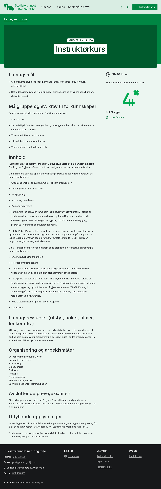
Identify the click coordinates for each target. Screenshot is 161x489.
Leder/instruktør (15, 19)
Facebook (73, 456)
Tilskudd (59, 7)
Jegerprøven (103, 461)
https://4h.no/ (117, 117)
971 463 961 (18, 473)
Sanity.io (39, 482)
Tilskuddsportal (147, 7)
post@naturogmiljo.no (24, 462)
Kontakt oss (135, 456)
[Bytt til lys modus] (121, 7)
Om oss (46, 7)
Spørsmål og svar (79, 7)
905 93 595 (19, 457)
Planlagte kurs (104, 466)
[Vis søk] (128, 7)
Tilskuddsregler (105, 456)
